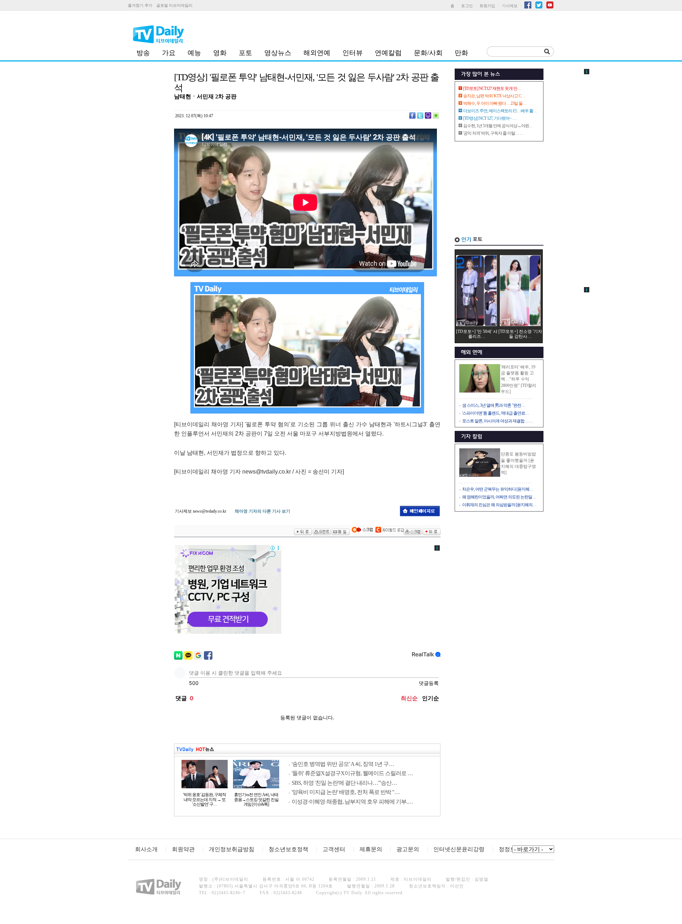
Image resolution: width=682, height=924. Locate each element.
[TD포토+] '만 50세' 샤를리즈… (476, 334)
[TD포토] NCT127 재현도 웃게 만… (492, 88)
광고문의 (407, 849)
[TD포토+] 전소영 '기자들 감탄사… (520, 334)
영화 (220, 52)
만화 (461, 52)
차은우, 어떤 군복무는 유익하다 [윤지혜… (497, 489)
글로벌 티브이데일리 (174, 5)
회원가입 (487, 6)
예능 (194, 52)
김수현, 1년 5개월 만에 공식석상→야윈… (498, 125)
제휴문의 (370, 849)
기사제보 (510, 6)
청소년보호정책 (288, 849)
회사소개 (146, 849)
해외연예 (316, 52)
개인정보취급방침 (231, 849)
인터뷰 (352, 52)
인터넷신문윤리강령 (459, 849)
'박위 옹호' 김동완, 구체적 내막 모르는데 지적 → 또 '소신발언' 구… (204, 799)
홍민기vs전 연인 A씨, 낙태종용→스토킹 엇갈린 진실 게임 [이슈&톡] (256, 799)
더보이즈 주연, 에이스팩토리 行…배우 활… (500, 110)
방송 (143, 52)
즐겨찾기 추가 (140, 5)
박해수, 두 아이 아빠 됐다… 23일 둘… (494, 103)
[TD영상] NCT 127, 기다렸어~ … (489, 118)
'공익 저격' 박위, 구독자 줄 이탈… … (493, 133)
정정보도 (510, 849)
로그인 (467, 6)
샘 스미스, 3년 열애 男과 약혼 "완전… (493, 405)
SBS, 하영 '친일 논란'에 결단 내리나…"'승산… (344, 783)
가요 (168, 52)
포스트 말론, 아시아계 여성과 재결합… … (497, 420)
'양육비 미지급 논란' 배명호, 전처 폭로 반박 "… (346, 792)
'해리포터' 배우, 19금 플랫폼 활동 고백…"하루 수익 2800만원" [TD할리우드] (518, 379)
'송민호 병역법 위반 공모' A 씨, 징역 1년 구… (343, 764)
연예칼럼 (388, 52)
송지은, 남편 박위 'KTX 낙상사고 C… (494, 95)
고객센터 (334, 849)
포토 (245, 52)
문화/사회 (428, 52)
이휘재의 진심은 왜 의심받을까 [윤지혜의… (499, 504)
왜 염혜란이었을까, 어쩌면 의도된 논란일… (499, 497)
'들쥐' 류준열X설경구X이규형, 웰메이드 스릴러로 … (352, 773)
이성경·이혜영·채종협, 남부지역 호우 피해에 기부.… (352, 802)
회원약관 (183, 849)
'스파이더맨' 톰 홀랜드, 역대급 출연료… (495, 413)
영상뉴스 (277, 52)
